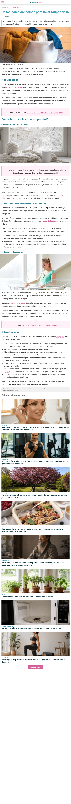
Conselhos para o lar (17, 7)
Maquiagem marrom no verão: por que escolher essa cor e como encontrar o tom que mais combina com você (35, 428)
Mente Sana (5, 561)
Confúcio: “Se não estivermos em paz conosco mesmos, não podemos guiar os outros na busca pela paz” (33, 564)
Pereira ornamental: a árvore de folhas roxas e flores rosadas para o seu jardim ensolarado (34, 496)
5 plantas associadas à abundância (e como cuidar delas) (27, 597)
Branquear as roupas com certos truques (41, 325)
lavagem (7, 371)
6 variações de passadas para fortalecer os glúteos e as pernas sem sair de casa (34, 660)
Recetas (4, 527)
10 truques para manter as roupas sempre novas (45, 113)
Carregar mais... (36, 667)
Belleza (4, 425)
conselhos (60, 336)
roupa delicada (49, 221)
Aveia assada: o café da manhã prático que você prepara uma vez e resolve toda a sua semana (32, 530)
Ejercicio (4, 657)
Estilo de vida (5, 7)
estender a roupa (18, 303)
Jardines (4, 493)
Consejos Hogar (7, 626)
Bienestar (4, 459)
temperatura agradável (13, 87)
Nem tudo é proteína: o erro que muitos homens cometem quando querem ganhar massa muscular (34, 462)
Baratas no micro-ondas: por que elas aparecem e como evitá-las (31, 628)
